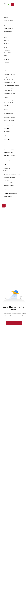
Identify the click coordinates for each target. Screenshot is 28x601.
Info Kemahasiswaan (8, 113)
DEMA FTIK (7, 141)
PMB (5, 189)
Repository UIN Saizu (9, 185)
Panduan (6, 97)
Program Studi (7, 70)
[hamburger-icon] (12, 4)
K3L (5, 164)
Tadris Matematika (8, 90)
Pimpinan (6, 23)
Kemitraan (6, 59)
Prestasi (5, 34)
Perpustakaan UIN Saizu (9, 182)
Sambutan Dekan (8, 12)
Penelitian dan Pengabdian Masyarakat (12, 174)
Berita (5, 47)
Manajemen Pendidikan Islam (10, 77)
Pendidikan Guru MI (8, 79)
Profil (5, 3)
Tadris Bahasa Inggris (9, 87)
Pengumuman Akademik (9, 117)
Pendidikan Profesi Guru (9, 93)
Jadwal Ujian (7, 131)
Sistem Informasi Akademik (10, 125)
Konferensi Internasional (9, 177)
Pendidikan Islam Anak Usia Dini (11, 85)
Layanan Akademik (8, 123)
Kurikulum (6, 105)
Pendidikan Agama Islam (9, 74)
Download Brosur (8, 196)
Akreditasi (6, 40)
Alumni (5, 145)
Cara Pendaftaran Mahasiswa (10, 193)
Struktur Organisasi (8, 20)
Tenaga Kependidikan (9, 28)
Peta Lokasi (6, 62)
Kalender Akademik (8, 102)
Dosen (5, 25)
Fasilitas (6, 37)
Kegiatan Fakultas (8, 52)
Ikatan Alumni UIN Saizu (9, 155)
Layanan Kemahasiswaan (9, 120)
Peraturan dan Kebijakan (9, 100)
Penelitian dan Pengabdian (6, 169)
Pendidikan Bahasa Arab (9, 82)
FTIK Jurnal (6, 180)
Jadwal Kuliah (7, 128)
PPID (5, 200)
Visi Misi (6, 17)
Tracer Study (7, 158)
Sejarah (5, 14)
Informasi (6, 109)
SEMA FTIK (6, 139)
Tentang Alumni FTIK (9, 149)
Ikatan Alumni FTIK (8, 152)
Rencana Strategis (8, 31)
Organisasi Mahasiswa (9, 135)
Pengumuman (7, 50)
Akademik (6, 66)
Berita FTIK (6, 43)
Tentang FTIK (7, 7)
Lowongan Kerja (7, 160)
